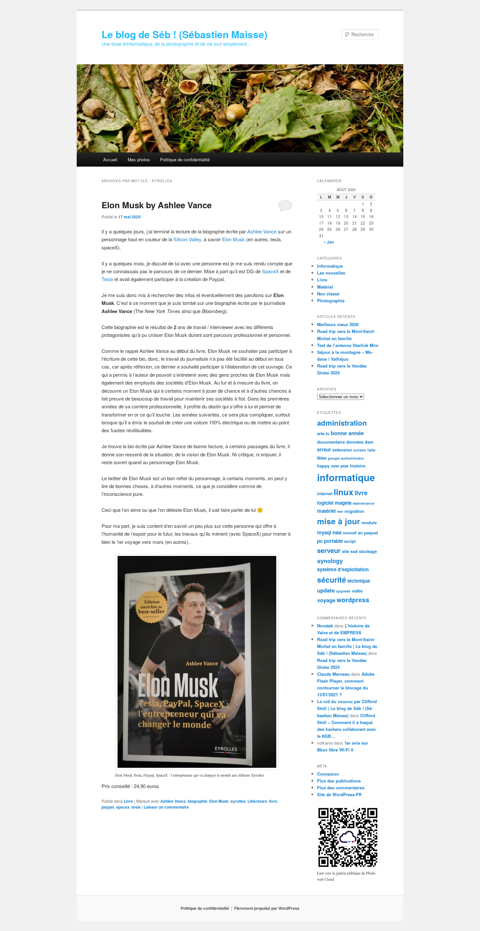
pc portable (330, 540)
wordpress (353, 599)
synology (330, 560)
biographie (197, 801)
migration (354, 511)
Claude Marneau (333, 674)
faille (371, 450)
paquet (371, 532)
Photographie (330, 300)
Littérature (257, 801)
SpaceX (271, 271)
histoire (357, 466)
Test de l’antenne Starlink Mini (347, 345)
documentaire (331, 442)
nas (337, 532)
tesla (136, 807)
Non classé (328, 294)
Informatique (330, 266)
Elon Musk (234, 239)
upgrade (343, 591)
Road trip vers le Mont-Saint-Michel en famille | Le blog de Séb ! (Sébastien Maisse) (347, 646)
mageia (343, 502)
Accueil (110, 159)
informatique (346, 477)
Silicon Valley (187, 239)
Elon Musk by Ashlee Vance (157, 205)
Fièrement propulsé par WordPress (266, 908)
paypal (108, 807)
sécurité (331, 579)
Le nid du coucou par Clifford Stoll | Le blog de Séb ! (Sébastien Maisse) (347, 708)
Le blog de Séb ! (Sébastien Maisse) (184, 34)
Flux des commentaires (340, 787)
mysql (324, 532)
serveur (329, 550)
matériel (326, 510)
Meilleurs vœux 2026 (338, 324)
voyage (326, 600)
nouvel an (353, 532)
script (350, 541)
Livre (128, 801)
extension (342, 450)
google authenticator (346, 458)
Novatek (325, 626)
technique (358, 580)
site (345, 551)
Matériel (325, 287)
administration (342, 423)
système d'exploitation (343, 569)
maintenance (364, 503)
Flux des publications (339, 781)
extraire (359, 450)
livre (273, 801)
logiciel (325, 502)
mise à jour (338, 521)
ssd (354, 551)
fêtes (322, 458)
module (369, 522)
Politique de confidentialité (185, 159)
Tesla (108, 279)
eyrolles (238, 801)
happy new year (333, 466)
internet (324, 493)
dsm (369, 442)
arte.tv (323, 433)
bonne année (347, 433)
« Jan (329, 242)
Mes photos (139, 159)
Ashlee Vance (262, 231)
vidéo (357, 591)
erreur (324, 449)
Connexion (328, 774)
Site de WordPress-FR (339, 794)
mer (340, 511)
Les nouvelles (331, 273)
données (354, 442)
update (326, 590)
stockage (368, 551)
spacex (123, 807)
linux (343, 492)
